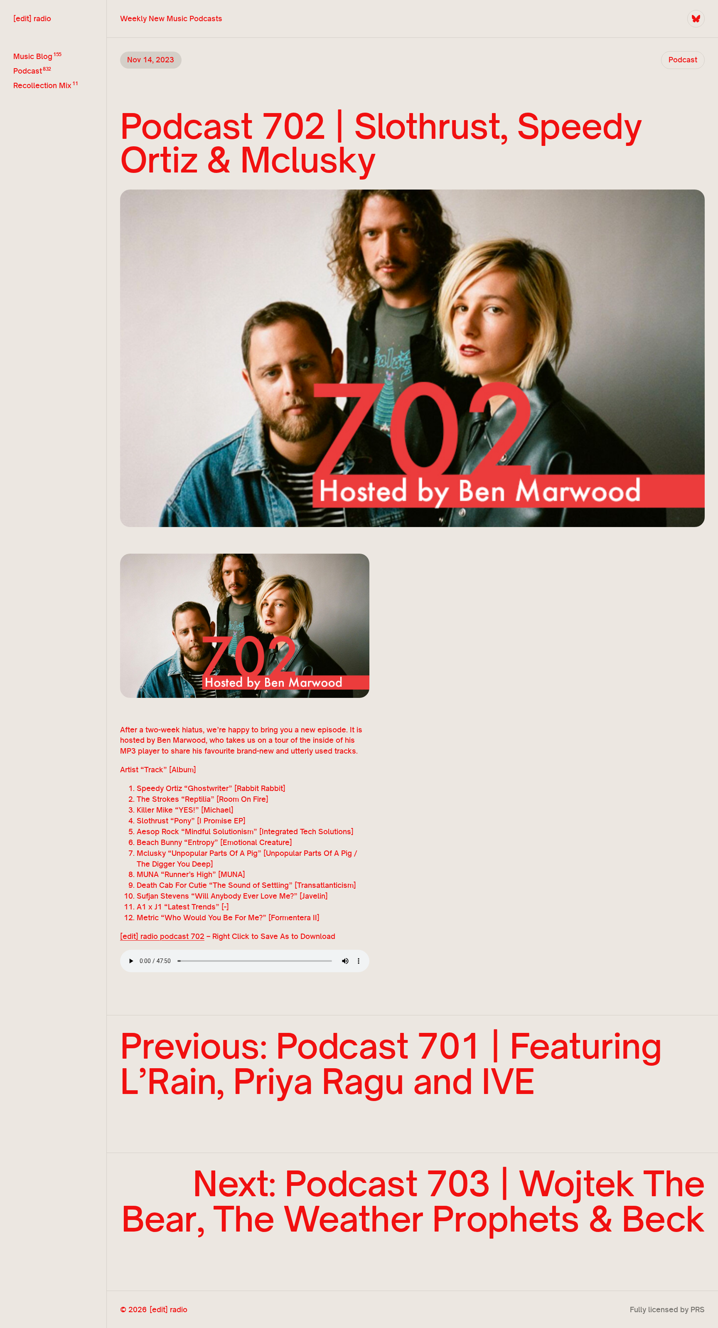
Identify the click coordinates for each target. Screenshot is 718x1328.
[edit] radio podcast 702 (162, 936)
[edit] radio (32, 18)
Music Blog (32, 56)
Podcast (27, 70)
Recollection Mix (42, 85)
